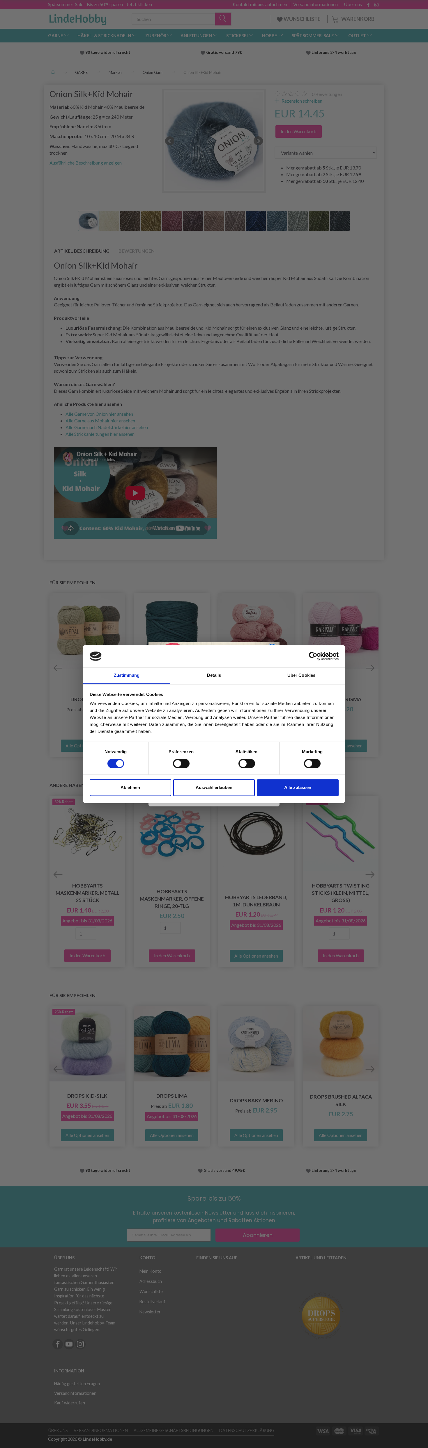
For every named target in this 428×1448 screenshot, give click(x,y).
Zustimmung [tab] (127, 675)
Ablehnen (130, 787)
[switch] (181, 763)
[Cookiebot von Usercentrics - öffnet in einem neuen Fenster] (313, 656)
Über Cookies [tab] (301, 675)
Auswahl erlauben (214, 787)
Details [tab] (214, 675)
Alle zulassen (297, 787)
